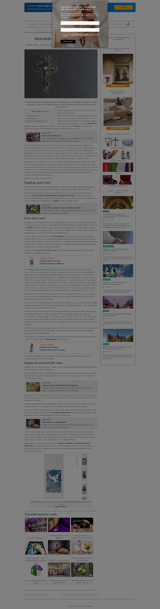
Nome (62, 22)
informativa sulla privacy (89, 36)
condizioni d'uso (79, 36)
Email (62, 29)
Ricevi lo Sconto (68, 44)
